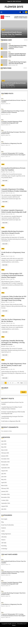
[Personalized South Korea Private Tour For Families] (14, 164)
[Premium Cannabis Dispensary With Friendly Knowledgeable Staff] (4, 54)
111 (18, 383)
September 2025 (5, 467)
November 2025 (5, 462)
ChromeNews (20, 623)
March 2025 (4, 485)
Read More (4, 180)
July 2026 (3, 441)
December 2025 (5, 459)
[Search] (24, 12)
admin (4, 36)
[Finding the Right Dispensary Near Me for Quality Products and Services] (14, 360)
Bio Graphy (4, 519)
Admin (3, 235)
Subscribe (26, 12)
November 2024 (5, 497)
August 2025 (4, 470)
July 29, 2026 (10, 36)
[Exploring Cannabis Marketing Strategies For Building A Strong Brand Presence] (14, 337)
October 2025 (4, 465)
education (4, 537)
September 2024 (5, 503)
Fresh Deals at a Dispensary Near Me (11, 143)
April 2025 (4, 482)
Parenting (4, 545)
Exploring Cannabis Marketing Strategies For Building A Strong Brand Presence (13, 342)
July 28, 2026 (12, 65)
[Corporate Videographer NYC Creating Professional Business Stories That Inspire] (14, 270)
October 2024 (4, 500)
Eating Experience (6, 534)
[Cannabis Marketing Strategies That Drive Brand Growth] (4, 62)
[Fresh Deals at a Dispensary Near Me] (14, 249)
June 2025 (3, 476)
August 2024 (4, 506)
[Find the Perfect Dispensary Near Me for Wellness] (14, 316)
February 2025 (5, 488)
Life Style (3, 542)
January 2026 (4, 456)
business (3, 528)
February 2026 (5, 453)
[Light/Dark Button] (21, 12)
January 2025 (4, 491)
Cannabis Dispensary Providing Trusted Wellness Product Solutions (17, 47)
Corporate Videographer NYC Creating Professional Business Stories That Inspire (13, 154)
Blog (3, 29)
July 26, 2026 (10, 323)
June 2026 (3, 444)
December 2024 (5, 494)
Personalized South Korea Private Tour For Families (12, 33)
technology (4, 548)
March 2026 (4, 450)
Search (4, 388)
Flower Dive (14, 7)
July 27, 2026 (5, 145)
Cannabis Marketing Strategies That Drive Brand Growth (17, 62)
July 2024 (3, 509)
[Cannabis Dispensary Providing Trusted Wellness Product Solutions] (4, 46)
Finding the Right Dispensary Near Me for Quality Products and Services (13, 365)
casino (3, 531)
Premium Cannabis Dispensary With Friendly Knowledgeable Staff (17, 55)
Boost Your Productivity (7, 525)
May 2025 (3, 479)
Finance (3, 539)
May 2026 (3, 447)
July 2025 (3, 473)
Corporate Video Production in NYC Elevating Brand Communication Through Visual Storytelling (13, 298)
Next (22, 383)
